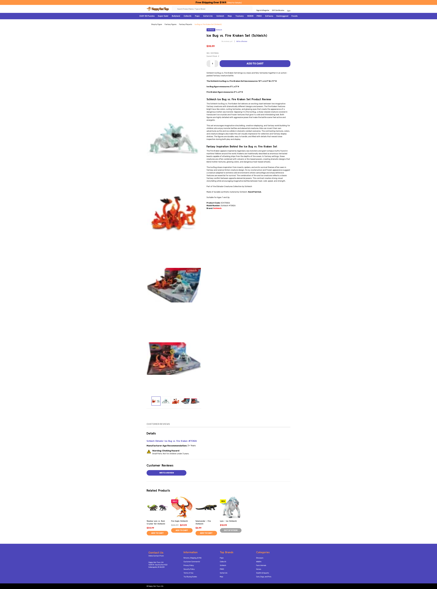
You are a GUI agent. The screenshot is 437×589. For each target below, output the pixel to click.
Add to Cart (255, 63)
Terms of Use (188, 573)
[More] (169, 16)
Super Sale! (163, 16)
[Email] (169, 412)
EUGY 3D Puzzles (147, 16)
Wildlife (258, 562)
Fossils (294, 16)
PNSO (259, 16)
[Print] (174, 412)
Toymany (239, 16)
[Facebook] (164, 412)
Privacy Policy (189, 565)
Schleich (220, 16)
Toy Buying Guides (190, 577)
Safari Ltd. (208, 16)
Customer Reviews (158, 424)
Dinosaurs (259, 558)
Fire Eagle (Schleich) (179, 521)
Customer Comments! (192, 562)
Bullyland (176, 16)
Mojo (230, 16)
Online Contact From (156, 556)
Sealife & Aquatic (262, 573)
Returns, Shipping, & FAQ (192, 558)
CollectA (187, 16)
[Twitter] (179, 412)
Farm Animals (261, 565)
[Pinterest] (183, 412)
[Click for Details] (234, 3)
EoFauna (269, 16)
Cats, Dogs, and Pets (263, 577)
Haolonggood (282, 16)
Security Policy (189, 569)
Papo (197, 16)
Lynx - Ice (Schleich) (228, 521)
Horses (258, 569)
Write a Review (241, 41)
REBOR (250, 16)
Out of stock (231, 530)
